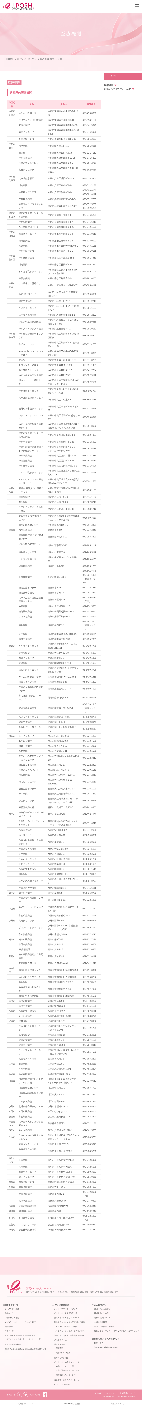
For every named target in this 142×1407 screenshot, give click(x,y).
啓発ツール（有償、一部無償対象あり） (70, 1335)
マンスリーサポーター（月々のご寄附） (21, 1322)
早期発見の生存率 (101, 1313)
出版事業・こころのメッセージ (66, 1380)
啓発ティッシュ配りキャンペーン (67, 1318)
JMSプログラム (60, 1340)
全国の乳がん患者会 (102, 1309)
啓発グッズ (9, 1331)
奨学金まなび (10, 1313)
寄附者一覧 (9, 1327)
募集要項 (59, 1348)
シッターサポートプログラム (66, 1309)
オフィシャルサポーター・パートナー (20, 1335)
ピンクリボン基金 (12, 1309)
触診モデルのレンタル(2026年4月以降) (69, 1322)
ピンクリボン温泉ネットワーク (66, 1362)
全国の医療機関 (100, 1322)
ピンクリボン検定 (61, 1358)
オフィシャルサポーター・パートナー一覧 (23, 1339)
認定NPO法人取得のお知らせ (106, 1347)
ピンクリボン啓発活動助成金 (66, 1313)
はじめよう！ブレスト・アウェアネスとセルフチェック (116, 1331)
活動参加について (10, 1305)
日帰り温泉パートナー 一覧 (67, 1370)
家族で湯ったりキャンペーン (67, 1375)
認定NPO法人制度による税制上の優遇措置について (25, 1349)
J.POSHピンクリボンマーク (65, 1327)
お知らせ (110, 1393)
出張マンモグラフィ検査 (104, 1327)
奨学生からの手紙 (63, 1353)
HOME (99, 1393)
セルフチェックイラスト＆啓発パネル (69, 1331)
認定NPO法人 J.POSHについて (106, 1339)
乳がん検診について (102, 1318)
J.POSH (118, 1396)
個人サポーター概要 (13, 1344)
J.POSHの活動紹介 (60, 1305)
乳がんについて (99, 1305)
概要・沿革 (98, 1343)
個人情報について (127, 1393)
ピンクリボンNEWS (62, 1384)
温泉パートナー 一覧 (65, 1366)
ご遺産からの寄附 (12, 1318)
